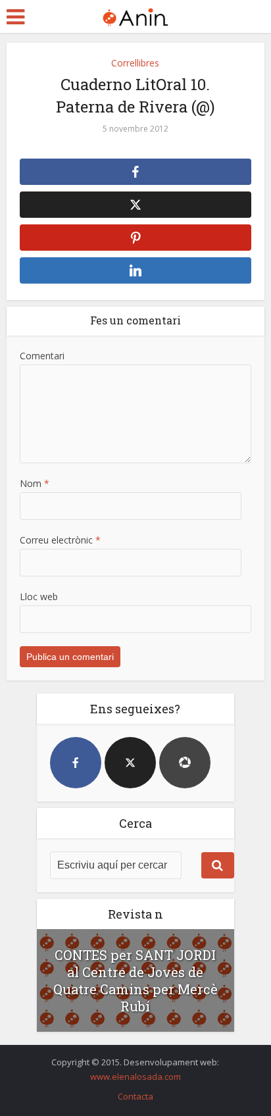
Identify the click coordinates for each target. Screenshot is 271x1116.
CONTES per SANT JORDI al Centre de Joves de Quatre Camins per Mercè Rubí (135, 980)
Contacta (135, 1096)
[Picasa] (184, 762)
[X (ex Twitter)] (130, 762)
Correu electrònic (60, 540)
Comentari (42, 355)
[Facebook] (75, 762)
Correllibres (135, 63)
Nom (34, 483)
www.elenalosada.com (135, 1076)
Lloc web (39, 596)
